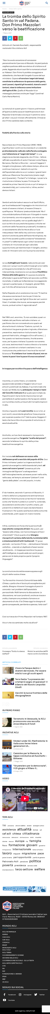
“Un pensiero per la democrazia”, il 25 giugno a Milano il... (30, 767)
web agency (20, 1011)
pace (41, 853)
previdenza (20, 865)
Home (4, 9)
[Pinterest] (15, 38)
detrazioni (15, 837)
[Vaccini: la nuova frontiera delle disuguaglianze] (8, 695)
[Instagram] (20, 995)
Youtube (11, 1000)
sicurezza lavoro (8, 870)
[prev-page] (3, 704)
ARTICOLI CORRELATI (11, 662)
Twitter (42, 995)
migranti (16, 854)
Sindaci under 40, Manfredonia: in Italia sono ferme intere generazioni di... (30, 743)
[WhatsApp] (20, 38)
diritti (32, 837)
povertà (7, 865)
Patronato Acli (10, 861)
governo (42, 846)
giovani (31, 845)
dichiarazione (24, 837)
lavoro (7, 853)
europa (19, 841)
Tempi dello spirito (15, 9)
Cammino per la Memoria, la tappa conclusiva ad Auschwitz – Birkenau (30, 756)
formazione (17, 845)
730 (4, 825)
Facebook (12, 995)
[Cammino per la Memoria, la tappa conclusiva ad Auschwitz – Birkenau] (7, 756)
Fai (27, 841)
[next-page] (7, 704)
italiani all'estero (38, 850)
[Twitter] (10, 38)
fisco (4, 845)
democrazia (6, 837)
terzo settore (24, 869)
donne (4, 841)
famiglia (35, 841)
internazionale (22, 849)
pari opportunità (22, 857)
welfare (39, 869)
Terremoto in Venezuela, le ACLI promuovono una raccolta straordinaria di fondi (29, 721)
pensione (24, 862)
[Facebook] (4, 38)
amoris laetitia (20, 826)
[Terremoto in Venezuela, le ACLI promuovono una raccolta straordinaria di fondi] (7, 722)
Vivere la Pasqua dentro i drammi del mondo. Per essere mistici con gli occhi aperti (30, 671)
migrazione (29, 853)
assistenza (9, 829)
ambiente (11, 826)
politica (35, 861)
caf (41, 830)
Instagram (28, 995)
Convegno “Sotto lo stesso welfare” (13, 652)
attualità (24, 829)
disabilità (38, 837)
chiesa (16, 833)
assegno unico (38, 826)
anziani (29, 826)
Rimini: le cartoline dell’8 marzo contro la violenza (38, 652)
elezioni (11, 841)
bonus (35, 830)
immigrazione (6, 850)
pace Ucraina (7, 858)
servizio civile (32, 866)
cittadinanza (30, 833)
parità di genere (39, 858)
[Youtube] (4, 1000)
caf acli (6, 834)
